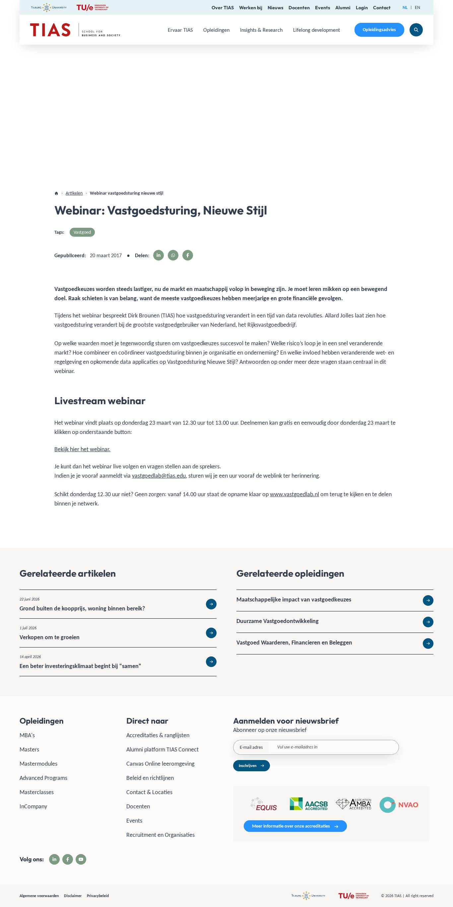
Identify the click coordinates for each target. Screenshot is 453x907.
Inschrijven (247, 765)
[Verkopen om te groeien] (118, 633)
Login (362, 8)
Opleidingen (216, 30)
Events (322, 8)
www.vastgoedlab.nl (294, 494)
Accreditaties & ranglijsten (157, 735)
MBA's (27, 735)
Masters (29, 749)
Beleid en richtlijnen (150, 778)
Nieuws (275, 8)
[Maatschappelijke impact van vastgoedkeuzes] (334, 600)
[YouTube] (81, 859)
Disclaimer (73, 895)
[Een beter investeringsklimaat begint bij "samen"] (118, 661)
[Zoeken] (416, 29)
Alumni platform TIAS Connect (162, 749)
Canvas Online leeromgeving (160, 763)
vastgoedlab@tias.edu (159, 475)
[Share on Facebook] (187, 255)
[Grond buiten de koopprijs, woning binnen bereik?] (118, 604)
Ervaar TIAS (180, 30)
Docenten (299, 8)
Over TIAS (223, 8)
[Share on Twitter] (173, 255)
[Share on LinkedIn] (158, 255)
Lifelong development (316, 30)
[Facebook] (67, 859)
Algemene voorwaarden (39, 895)
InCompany (33, 806)
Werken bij (250, 8)
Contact (382, 8)
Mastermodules (38, 763)
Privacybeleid (98, 895)
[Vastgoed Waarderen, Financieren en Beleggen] (334, 643)
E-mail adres (251, 747)
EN (417, 7)
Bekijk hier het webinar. (82, 449)
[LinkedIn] (54, 859)
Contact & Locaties (149, 792)
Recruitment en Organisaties (160, 834)
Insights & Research (261, 30)
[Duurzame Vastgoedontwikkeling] (334, 622)
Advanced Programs (43, 778)
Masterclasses (37, 792)
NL (405, 7)
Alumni (343, 8)
